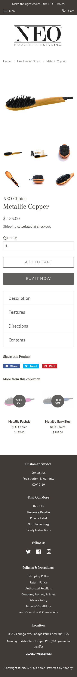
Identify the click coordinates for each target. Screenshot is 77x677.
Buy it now (38, 278)
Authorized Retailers (38, 588)
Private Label (38, 518)
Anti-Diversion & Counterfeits (38, 612)
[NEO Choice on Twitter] (28, 552)
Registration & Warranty (38, 478)
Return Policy (38, 582)
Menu (12, 11)
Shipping (9, 226)
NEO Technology (38, 524)
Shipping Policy (38, 576)
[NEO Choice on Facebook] (38, 552)
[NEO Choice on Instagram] (48, 552)
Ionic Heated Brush (28, 61)
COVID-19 (38, 484)
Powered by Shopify (60, 668)
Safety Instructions (39, 530)
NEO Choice (38, 668)
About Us (38, 506)
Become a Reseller (38, 512)
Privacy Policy (38, 600)
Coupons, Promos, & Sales (38, 594)
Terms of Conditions (39, 606)
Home (7, 61)
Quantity (10, 237)
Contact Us (39, 472)
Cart (70, 11)
